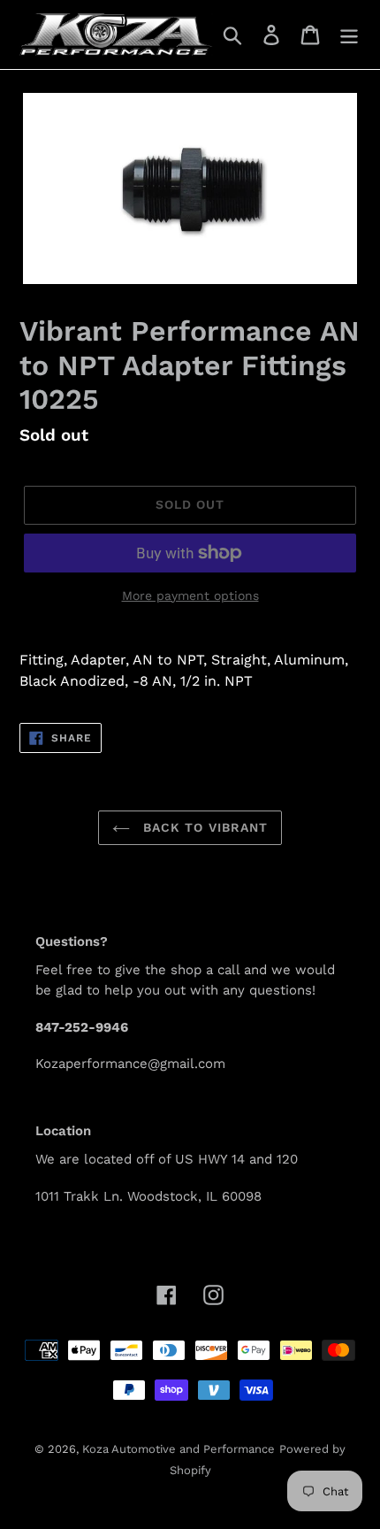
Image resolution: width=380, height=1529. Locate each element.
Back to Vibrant (204, 827)
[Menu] (349, 35)
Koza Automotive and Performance (178, 1449)
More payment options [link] (190, 595)
